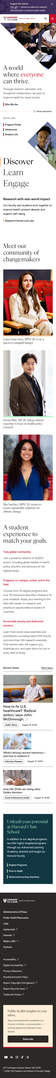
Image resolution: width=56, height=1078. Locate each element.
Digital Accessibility (13, 965)
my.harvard (9, 929)
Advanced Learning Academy (24, 876)
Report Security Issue (14, 988)
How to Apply (16, 870)
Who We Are (11, 104)
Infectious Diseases (13, 761)
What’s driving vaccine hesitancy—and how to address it (24, 754)
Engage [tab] (16, 184)
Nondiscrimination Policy (15, 977)
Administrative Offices (15, 911)
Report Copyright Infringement (19, 982)
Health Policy (11, 725)
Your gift (14, 7)
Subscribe (28, 1039)
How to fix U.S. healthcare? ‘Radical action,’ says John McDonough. (19, 712)
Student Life (11, 134)
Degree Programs (18, 864)
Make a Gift (9, 941)
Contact (7, 947)
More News (47, 668)
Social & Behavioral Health (17, 797)
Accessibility (9, 959)
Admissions (11, 129)
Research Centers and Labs (19, 220)
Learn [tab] (13, 173)
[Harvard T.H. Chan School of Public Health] (19, 901)
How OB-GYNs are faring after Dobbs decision (22, 790)
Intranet (7, 935)
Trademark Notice (12, 994)
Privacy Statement (12, 971)
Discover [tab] (18, 162)
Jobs (5, 923)
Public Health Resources (16, 917)
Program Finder (13, 124)
